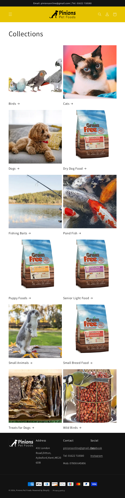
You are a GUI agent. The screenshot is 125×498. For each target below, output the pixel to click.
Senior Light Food (76, 298)
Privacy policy (59, 490)
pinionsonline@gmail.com (79, 448)
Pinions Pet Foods (24, 490)
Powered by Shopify (40, 490)
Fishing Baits (18, 233)
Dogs (12, 168)
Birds (12, 104)
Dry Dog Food (73, 168)
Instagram (96, 455)
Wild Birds (70, 428)
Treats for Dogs (20, 428)
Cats (66, 104)
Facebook (96, 448)
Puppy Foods (18, 298)
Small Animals (19, 363)
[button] (10, 14)
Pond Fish (70, 233)
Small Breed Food (76, 363)
